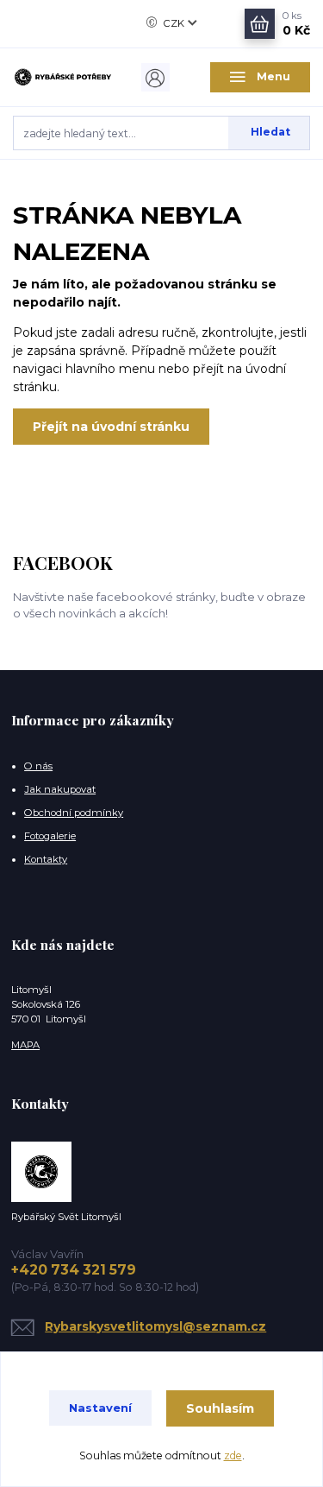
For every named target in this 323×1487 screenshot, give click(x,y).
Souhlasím (220, 1408)
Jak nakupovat (60, 789)
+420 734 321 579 (73, 1270)
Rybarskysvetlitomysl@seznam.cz (155, 1326)
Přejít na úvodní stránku (111, 426)
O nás (38, 766)
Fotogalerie (50, 836)
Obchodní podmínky (73, 813)
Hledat (270, 131)
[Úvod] (63, 77)
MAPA (25, 1045)
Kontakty (45, 859)
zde (233, 1455)
